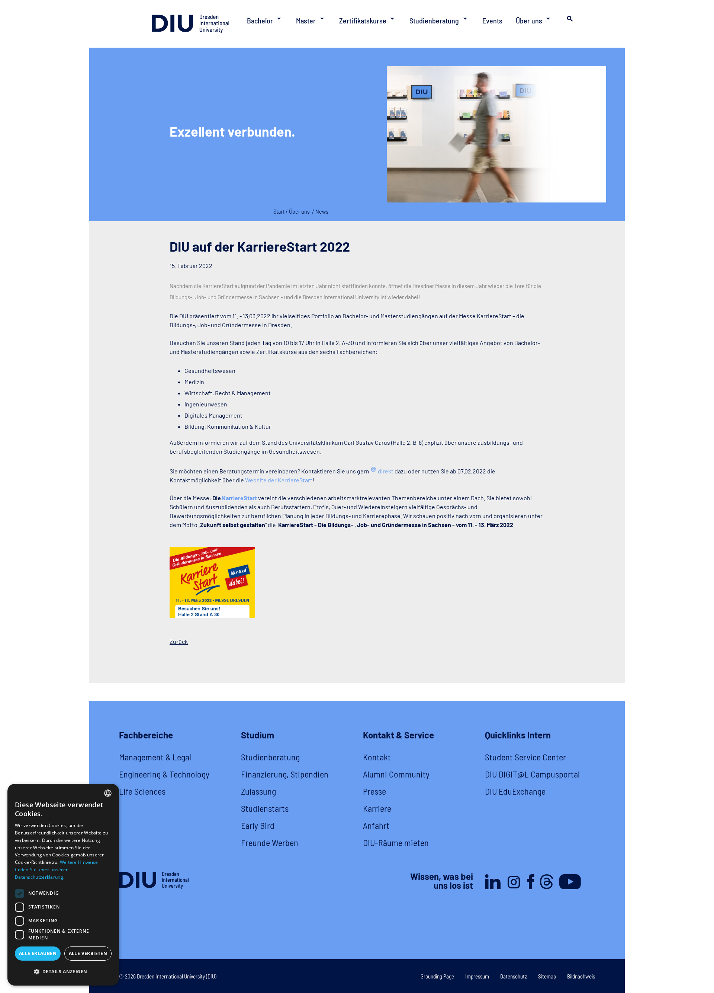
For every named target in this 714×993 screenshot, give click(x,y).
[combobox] (108, 793)
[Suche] (569, 21)
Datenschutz (513, 976)
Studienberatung (270, 756)
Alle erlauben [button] (38, 953)
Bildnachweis (581, 976)
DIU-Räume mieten (396, 842)
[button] (63, 971)
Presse (374, 791)
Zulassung (258, 791)
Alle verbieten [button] (88, 953)
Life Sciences (142, 791)
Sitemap (547, 976)
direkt (385, 471)
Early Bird (257, 825)
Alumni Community (396, 774)
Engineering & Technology (164, 774)
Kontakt (377, 756)
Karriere (377, 808)
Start (278, 211)
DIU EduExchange (515, 791)
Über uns (299, 211)
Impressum (477, 976)
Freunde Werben (269, 842)
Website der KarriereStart (278, 479)
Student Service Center (525, 756)
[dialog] (63, 885)
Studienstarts (265, 808)
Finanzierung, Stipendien (284, 774)
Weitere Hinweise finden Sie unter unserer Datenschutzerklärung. (56, 869)
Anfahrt (376, 825)
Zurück (179, 641)
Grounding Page (437, 976)
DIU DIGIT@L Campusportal (532, 774)
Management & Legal (155, 756)
